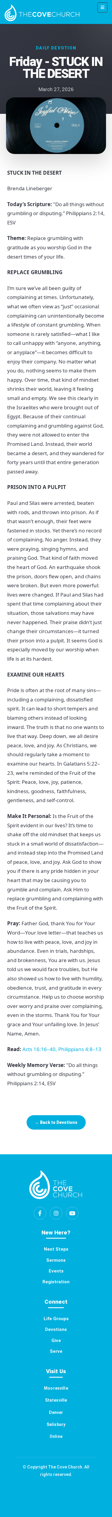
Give (56, 1340)
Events (56, 1271)
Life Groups (56, 1318)
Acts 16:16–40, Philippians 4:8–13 (62, 1049)
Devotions (56, 1329)
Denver (56, 1412)
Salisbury (56, 1424)
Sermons (56, 1260)
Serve (56, 1351)
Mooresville (56, 1388)
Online (56, 1436)
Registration (56, 1281)
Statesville (56, 1400)
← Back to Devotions (56, 1122)
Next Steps (56, 1249)
